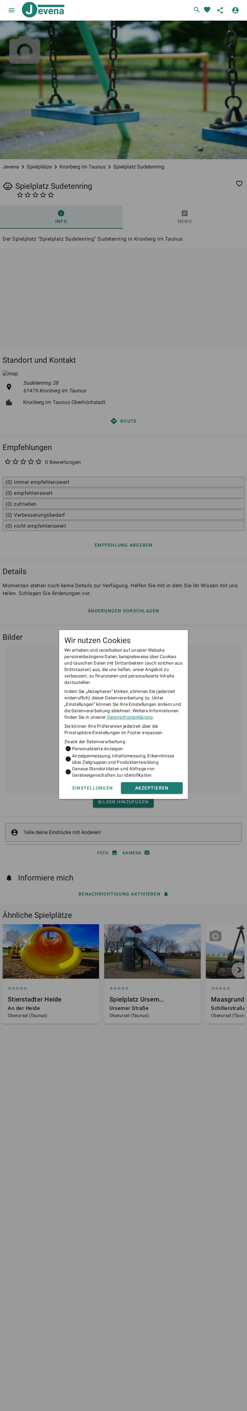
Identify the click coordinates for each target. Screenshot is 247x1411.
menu (11, 10)
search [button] (197, 10)
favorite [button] (207, 10)
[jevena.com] (41, 10)
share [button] (220, 10)
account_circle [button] (235, 10)
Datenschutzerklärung (130, 717)
